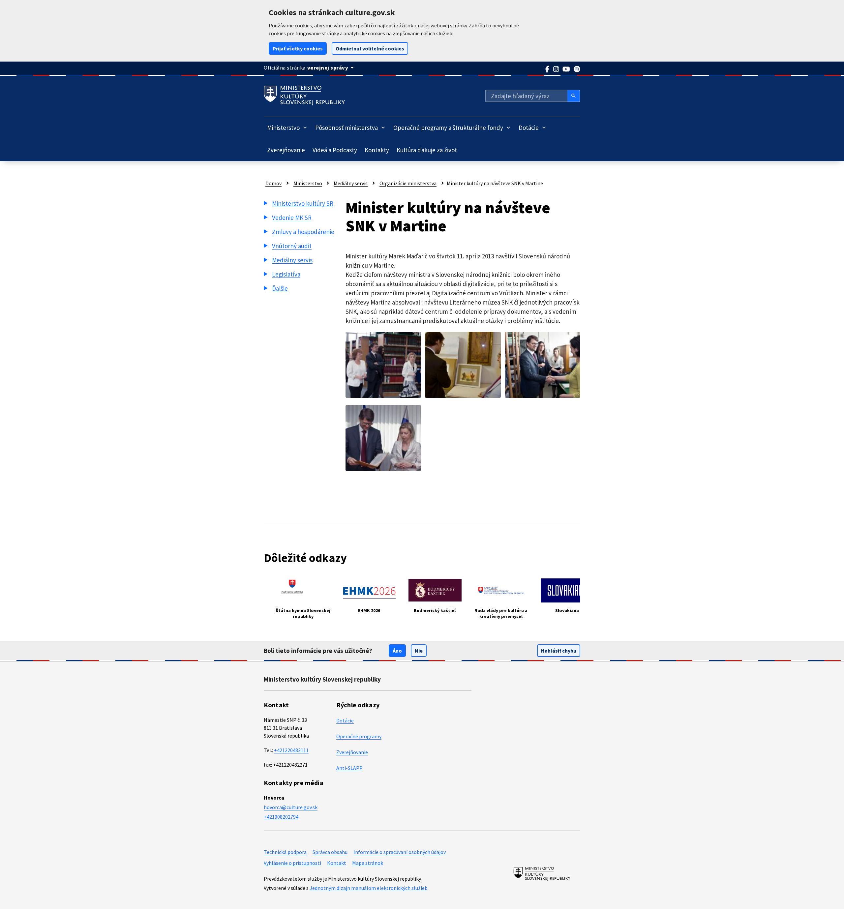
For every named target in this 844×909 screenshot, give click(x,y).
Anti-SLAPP (349, 768)
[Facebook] (547, 69)
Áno (397, 650)
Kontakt (336, 863)
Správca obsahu (330, 852)
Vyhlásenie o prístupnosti (292, 863)
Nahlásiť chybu (558, 650)
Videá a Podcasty (335, 150)
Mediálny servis (351, 183)
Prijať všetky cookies (298, 48)
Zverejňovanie (286, 150)
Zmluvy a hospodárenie (303, 232)
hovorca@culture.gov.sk (290, 807)
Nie (419, 650)
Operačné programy (358, 736)
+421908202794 (281, 816)
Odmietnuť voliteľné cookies (370, 48)
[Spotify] (577, 69)
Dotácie (345, 720)
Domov (273, 183)
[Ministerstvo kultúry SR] (541, 873)
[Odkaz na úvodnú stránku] (304, 95)
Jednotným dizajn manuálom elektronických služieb (369, 888)
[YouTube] (566, 69)
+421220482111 (291, 750)
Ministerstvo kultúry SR (302, 203)
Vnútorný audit (292, 246)
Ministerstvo (307, 183)
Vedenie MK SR (292, 217)
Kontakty (377, 150)
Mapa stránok (367, 863)
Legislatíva (286, 274)
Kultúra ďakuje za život (427, 150)
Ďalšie (280, 288)
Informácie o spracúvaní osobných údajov (399, 852)
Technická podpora (285, 852)
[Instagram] (556, 69)
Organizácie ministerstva (408, 183)
